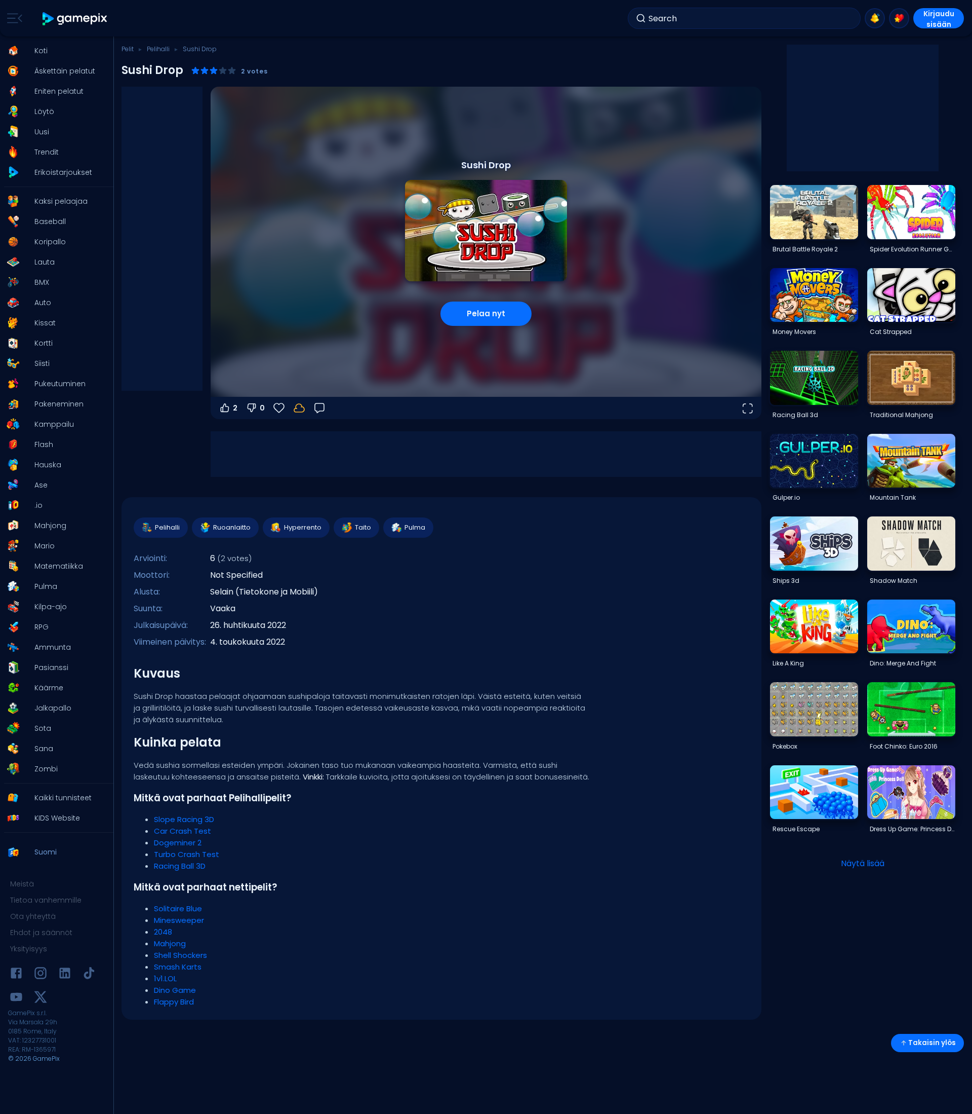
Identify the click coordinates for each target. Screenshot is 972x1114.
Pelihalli (158, 49)
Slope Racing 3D (184, 819)
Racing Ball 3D (180, 866)
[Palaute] (319, 408)
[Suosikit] (899, 18)
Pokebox (785, 746)
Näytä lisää (862, 863)
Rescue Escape (796, 829)
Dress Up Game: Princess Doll (912, 829)
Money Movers (794, 331)
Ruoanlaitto (232, 527)
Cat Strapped (891, 331)
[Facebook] (16, 975)
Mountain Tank (893, 497)
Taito (363, 527)
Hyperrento (302, 527)
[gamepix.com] (75, 18)
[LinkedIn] (65, 975)
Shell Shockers (180, 955)
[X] (40, 999)
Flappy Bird (174, 1001)
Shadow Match (893, 580)
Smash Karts (177, 966)
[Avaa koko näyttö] (747, 408)
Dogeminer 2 (177, 842)
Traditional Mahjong (901, 415)
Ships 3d (786, 580)
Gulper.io (786, 497)
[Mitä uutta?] (875, 18)
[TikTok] (89, 975)
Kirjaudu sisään (938, 18)
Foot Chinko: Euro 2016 (904, 746)
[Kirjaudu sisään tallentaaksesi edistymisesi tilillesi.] (299, 408)
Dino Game (175, 990)
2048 (163, 931)
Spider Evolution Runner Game (912, 249)
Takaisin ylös (932, 1043)
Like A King (788, 663)
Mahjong (170, 943)
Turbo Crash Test (186, 854)
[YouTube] (16, 999)
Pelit (128, 49)
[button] (53, 51)
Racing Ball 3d (795, 415)
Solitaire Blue (178, 908)
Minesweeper (179, 920)
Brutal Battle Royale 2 (805, 249)
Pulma (414, 527)
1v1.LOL (165, 978)
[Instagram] (40, 975)
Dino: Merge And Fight (903, 663)
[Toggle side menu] (12, 18)
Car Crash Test (182, 831)
